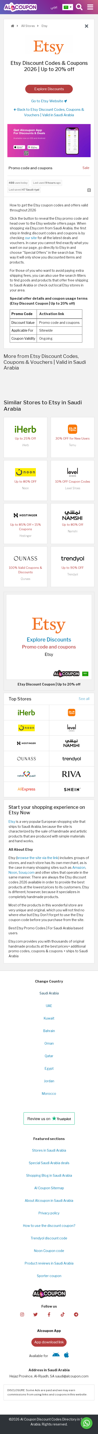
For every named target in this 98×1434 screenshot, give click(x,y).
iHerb (25, 445)
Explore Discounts (49, 89)
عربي (54, 7)
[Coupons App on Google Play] (56, 1356)
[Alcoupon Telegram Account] (75, 1314)
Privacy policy (49, 1213)
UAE (49, 1006)
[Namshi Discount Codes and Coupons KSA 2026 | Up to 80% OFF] (72, 515)
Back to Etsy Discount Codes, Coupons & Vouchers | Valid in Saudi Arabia (50, 112)
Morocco (49, 1094)
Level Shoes (72, 488)
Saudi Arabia (49, 993)
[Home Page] (20, 7)
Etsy (44, 26)
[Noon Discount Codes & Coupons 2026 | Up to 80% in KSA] (25, 472)
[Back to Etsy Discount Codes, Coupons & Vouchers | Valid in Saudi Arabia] (86, 26)
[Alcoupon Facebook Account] (49, 1314)
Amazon (78, 867)
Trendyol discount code (49, 1238)
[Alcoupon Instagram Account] (21, 1314)
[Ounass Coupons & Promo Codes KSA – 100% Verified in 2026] (25, 558)
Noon (25, 488)
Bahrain (49, 1031)
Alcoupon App (49, 1331)
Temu (72, 445)
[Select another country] (67, 7)
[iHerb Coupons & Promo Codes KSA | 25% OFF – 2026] (25, 429)
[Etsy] (49, 44)
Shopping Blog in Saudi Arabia (49, 1175)
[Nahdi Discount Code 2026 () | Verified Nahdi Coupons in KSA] (26, 773)
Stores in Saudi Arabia (49, 1150)
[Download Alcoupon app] (49, 140)
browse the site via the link (37, 858)
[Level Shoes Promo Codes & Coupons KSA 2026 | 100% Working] (72, 472)
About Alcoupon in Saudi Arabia (49, 1200)
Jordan (49, 1081)
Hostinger (25, 536)
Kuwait (49, 1018)
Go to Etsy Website (47, 101)
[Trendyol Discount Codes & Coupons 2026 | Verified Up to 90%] (72, 558)
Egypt (49, 1068)
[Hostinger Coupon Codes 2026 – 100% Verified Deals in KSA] (25, 515)
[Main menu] (90, 7)
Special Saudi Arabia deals (49, 1163)
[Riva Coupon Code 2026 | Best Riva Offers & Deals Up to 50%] (71, 773)
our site (31, 238)
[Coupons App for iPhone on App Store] (66, 1356)
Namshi (73, 531)
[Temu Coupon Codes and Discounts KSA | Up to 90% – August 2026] (72, 429)
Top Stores (20, 698)
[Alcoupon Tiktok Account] (62, 1314)
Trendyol (72, 574)
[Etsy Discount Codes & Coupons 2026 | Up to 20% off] (49, 636)
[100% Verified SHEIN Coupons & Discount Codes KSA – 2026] (71, 789)
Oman (49, 1043)
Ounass (25, 579)
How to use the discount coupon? (49, 1226)
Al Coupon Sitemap (49, 1188)
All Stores (27, 26)
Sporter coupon (49, 1276)
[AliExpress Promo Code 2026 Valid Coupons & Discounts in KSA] (26, 789)
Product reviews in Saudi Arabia (49, 1263)
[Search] (79, 7)
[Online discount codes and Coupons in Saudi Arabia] (12, 26)
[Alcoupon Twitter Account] (35, 1314)
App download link (49, 1342)
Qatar (49, 1056)
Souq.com (26, 872)
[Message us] (87, 1423)
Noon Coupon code (49, 1251)
